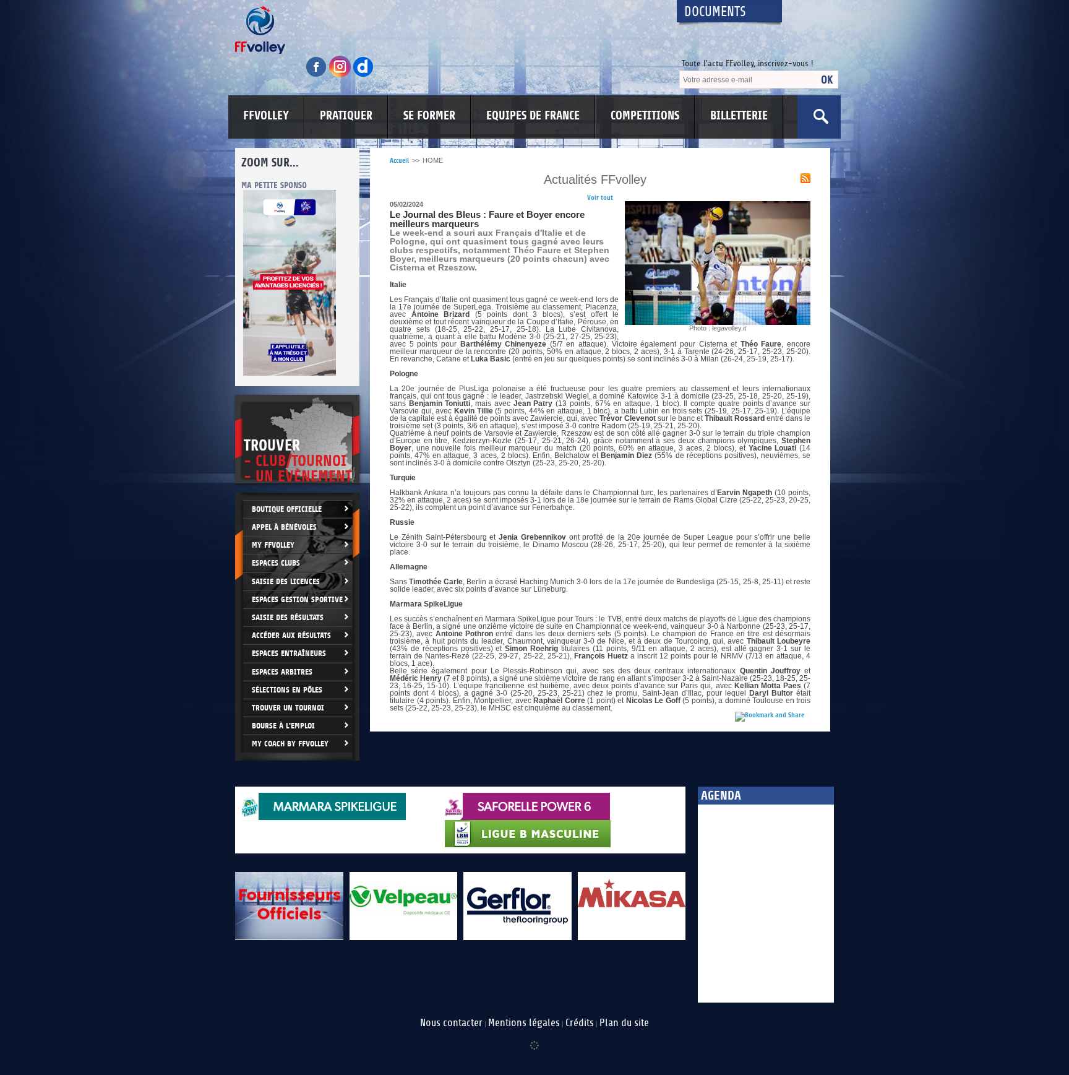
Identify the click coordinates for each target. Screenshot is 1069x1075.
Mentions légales (524, 1023)
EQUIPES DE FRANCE (533, 116)
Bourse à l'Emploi (283, 725)
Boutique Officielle (287, 509)
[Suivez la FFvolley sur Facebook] (317, 75)
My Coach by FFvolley (290, 743)
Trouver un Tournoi (288, 707)
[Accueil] (444, 30)
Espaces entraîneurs (289, 653)
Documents (715, 12)
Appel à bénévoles (284, 527)
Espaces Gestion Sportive (297, 599)
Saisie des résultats (288, 617)
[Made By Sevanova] (534, 1039)
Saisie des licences (286, 581)
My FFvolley (273, 545)
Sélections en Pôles (287, 689)
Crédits (579, 1023)
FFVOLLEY (266, 116)
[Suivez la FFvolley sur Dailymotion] (363, 75)
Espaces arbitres (282, 671)
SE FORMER (429, 116)
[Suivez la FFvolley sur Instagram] (341, 75)
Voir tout (600, 198)
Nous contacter (451, 1023)
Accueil (399, 160)
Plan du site (624, 1023)
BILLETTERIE (739, 116)
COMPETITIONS (645, 116)
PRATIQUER (346, 116)
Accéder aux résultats (291, 635)
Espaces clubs (276, 563)
